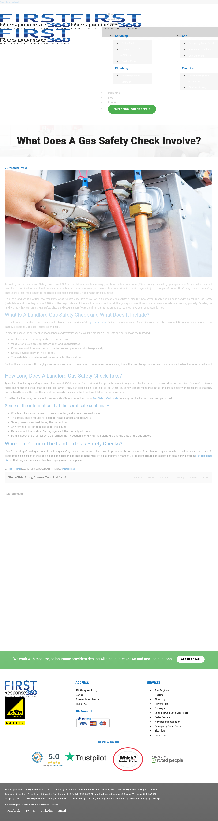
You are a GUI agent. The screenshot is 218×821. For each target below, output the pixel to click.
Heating (159, 695)
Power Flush (162, 704)
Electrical (160, 730)
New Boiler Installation (167, 721)
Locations (160, 735)
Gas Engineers (163, 690)
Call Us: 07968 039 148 (196, 8)
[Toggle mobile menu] (1, 122)
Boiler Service (162, 717)
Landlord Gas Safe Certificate (171, 712)
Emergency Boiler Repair (168, 726)
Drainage (160, 708)
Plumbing (160, 699)
